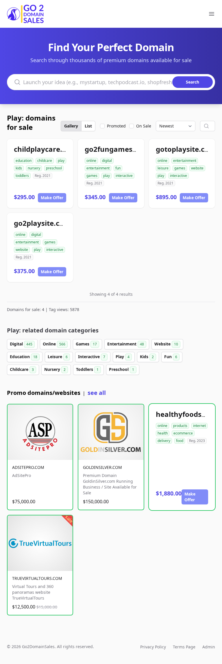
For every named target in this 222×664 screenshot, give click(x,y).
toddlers (22, 175)
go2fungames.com (117, 149)
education (24, 160)
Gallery (71, 126)
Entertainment (125, 344)
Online (54, 344)
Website (166, 344)
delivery (164, 440)
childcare (44, 160)
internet (199, 425)
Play (123, 356)
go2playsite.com (42, 223)
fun (118, 168)
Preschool (121, 369)
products (180, 425)
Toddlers (87, 369)
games (91, 175)
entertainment (98, 168)
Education (23, 356)
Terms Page (184, 647)
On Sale (143, 126)
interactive (124, 175)
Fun (170, 356)
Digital (21, 344)
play (61, 160)
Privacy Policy (153, 647)
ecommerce (183, 433)
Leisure (58, 356)
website (197, 168)
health (163, 433)
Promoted (116, 126)
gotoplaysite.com (186, 149)
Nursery (55, 369)
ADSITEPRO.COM (28, 467)
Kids (147, 356)
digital (107, 160)
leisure (163, 168)
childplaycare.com (45, 149)
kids (19, 168)
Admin (208, 647)
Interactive (91, 356)
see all (97, 393)
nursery (34, 168)
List (88, 126)
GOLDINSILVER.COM (102, 467)
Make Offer (52, 197)
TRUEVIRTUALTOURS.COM (37, 578)
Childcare (22, 369)
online (91, 160)
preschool (54, 168)
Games (86, 344)
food (179, 440)
